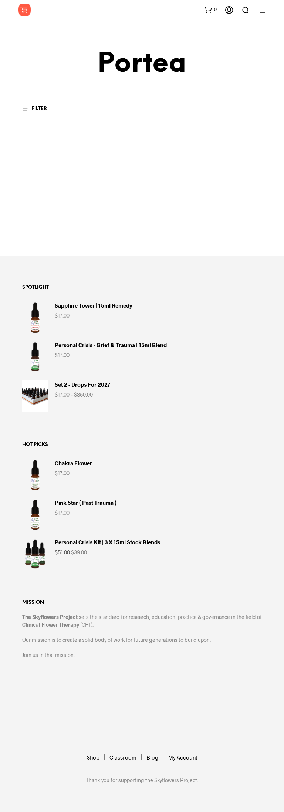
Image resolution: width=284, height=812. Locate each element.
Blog (152, 757)
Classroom (122, 757)
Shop (93, 757)
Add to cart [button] (40, 229)
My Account (182, 757)
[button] (210, 9)
